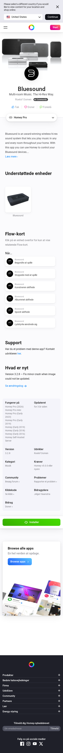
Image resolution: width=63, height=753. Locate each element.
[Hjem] (31, 27)
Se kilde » (9, 494)
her (19, 353)
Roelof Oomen (41, 453)
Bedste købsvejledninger (16, 680)
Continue (53, 16)
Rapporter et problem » (45, 481)
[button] (23, 17)
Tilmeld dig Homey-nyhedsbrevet (31, 723)
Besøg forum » (12, 481)
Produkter (8, 675)
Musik (8, 465)
